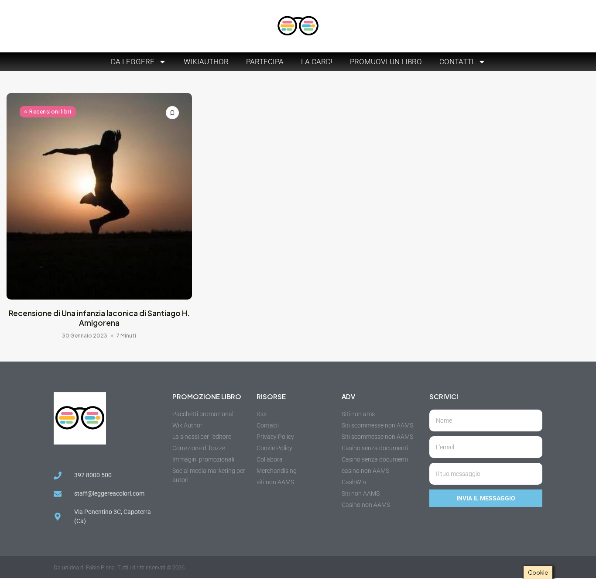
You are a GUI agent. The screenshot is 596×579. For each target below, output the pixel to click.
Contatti (456, 61)
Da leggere (132, 61)
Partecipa (265, 61)
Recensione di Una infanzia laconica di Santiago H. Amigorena (99, 317)
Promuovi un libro (386, 61)
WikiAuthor (206, 61)
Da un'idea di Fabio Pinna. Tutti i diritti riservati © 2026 (119, 567)
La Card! (316, 61)
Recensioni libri (50, 111)
